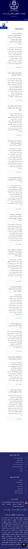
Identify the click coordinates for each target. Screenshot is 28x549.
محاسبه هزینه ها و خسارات (17, 464)
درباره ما (21, 471)
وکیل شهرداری (20, 488)
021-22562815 (5, 510)
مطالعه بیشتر (19, 67)
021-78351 (22, 510)
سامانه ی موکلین (19, 460)
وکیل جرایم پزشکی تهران (18, 491)
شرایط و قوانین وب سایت (18, 458)
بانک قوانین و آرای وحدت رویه (17, 466)
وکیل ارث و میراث (19, 486)
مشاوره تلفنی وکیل (19, 482)
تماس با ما (20, 468)
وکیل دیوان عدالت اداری (18, 493)
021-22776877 (14, 510)
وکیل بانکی (20, 484)
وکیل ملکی (20, 480)
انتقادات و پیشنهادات (18, 462)
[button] (24, 19)
